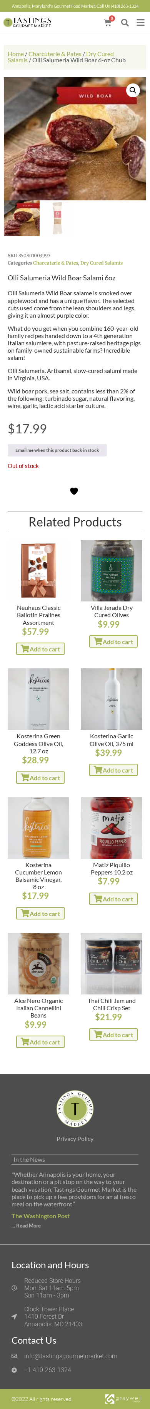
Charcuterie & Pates (55, 53)
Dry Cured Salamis (101, 263)
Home (16, 53)
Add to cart (45, 649)
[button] (124, 22)
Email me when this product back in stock (57, 450)
